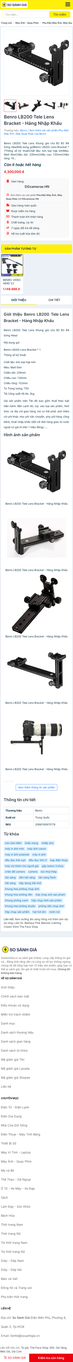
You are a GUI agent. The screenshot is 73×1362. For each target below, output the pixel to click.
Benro (23, 130)
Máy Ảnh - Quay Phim (27, 22)
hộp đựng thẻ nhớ (30, 883)
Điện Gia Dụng (11, 1116)
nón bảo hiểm (13, 843)
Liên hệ (6, 1086)
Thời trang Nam (12, 1224)
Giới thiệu (18, 300)
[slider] (10, 106)
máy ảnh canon (36, 848)
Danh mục (8, 1023)
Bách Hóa (8, 1215)
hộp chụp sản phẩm (17, 911)
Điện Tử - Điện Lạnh (15, 1107)
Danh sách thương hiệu (17, 1032)
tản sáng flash (47, 877)
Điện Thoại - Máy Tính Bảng (20, 1134)
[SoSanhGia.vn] (19, 4)
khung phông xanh (16, 900)
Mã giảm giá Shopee (15, 1077)
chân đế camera (15, 871)
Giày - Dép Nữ (11, 1270)
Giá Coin (17, 1351)
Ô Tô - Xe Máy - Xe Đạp (18, 1188)
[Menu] (67, 4)
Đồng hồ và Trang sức (16, 1288)
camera (32, 871)
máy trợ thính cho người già (22, 866)
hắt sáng (10, 883)
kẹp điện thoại (59, 860)
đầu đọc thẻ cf (38, 860)
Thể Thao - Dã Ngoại (16, 1179)
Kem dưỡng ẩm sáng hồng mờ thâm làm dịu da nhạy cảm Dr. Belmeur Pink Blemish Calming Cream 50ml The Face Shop (36, 923)
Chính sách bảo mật (15, 996)
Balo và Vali (9, 1279)
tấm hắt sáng (27, 877)
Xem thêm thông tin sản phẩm (36, 787)
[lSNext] (64, 63)
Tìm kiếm (59, 14)
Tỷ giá (24, 1347)
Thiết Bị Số (8, 1143)
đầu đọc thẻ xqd (15, 860)
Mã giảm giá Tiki (12, 1059)
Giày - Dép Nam (12, 1261)
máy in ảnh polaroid (17, 854)
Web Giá (5, 1351)
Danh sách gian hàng (16, 1041)
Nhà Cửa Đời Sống (14, 1125)
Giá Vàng (61, 1347)
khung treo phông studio (20, 906)
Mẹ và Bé (7, 1170)
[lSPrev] (9, 63)
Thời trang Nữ (11, 1233)
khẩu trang (31, 843)
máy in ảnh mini (14, 848)
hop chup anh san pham (50, 894)
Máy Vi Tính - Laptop (16, 1152)
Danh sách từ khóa (14, 1050)
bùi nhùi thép (49, 871)
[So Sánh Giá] (19, 949)
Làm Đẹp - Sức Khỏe (15, 1206)
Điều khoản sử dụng (15, 1005)
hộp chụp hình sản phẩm (46, 900)
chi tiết (54, 300)
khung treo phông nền (18, 894)
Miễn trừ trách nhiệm (15, 1014)
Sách (4, 1197)
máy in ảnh (39, 854)
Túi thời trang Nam (14, 1242)
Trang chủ (6, 22)
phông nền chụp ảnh (51, 906)
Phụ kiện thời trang (14, 1297)
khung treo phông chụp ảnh (22, 888)
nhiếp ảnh (48, 843)
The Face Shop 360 (42, 1347)
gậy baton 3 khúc (53, 866)
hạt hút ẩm (39, 911)
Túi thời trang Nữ (13, 1252)
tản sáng (10, 877)
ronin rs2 (54, 911)
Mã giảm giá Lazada (15, 1068)
